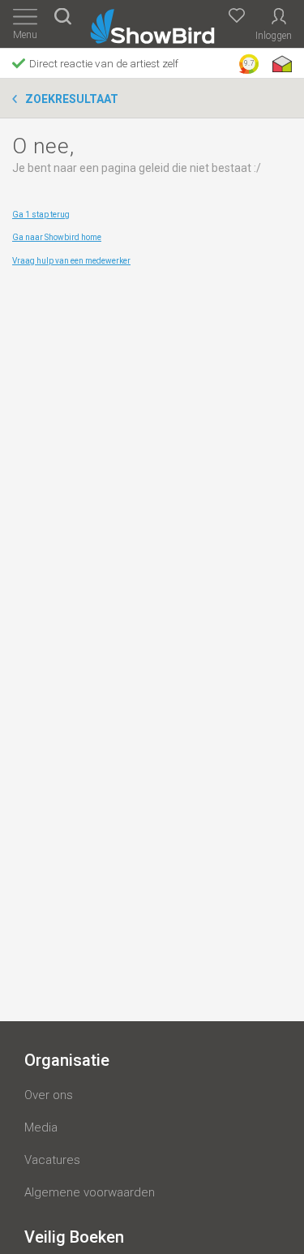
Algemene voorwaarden (89, 1192)
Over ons (48, 1095)
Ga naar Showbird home (56, 237)
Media (41, 1127)
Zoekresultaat (71, 98)
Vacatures (52, 1160)
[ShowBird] (152, 23)
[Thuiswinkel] (280, 64)
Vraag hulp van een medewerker (71, 260)
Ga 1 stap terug (41, 214)
